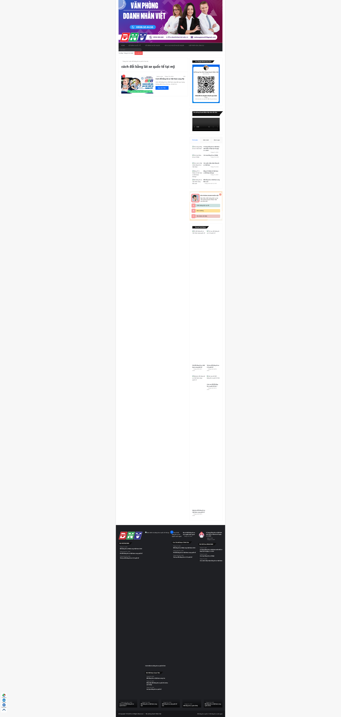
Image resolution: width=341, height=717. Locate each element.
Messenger (4, 707)
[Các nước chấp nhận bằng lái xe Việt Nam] (197, 165)
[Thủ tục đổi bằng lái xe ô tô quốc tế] (213, 297)
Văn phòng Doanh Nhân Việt (153, 714)
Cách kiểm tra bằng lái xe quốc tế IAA (155, 666)
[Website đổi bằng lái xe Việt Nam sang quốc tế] (198, 442)
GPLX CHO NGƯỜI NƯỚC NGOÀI (174, 45)
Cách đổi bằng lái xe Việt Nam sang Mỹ (169, 79)
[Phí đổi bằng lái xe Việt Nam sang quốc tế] (198, 297)
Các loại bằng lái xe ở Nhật (210, 155)
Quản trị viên (160, 76)
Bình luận (217, 140)
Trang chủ (125, 61)
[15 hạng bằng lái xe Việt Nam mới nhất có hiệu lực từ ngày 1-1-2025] (197, 149)
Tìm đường (4, 697)
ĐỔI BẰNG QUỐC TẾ (134, 45)
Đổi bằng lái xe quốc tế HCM (212, 705)
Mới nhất (206, 140)
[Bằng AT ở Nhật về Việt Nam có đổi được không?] (197, 174)
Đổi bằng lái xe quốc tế (203, 714)
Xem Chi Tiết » (162, 88)
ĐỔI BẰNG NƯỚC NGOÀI (152, 45)
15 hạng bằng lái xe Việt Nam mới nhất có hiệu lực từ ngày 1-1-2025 (211, 148)
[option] (128, 700)
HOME (123, 45)
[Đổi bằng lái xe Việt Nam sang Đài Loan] (197, 182)
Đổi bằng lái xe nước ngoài (215, 714)
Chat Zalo (4, 702)
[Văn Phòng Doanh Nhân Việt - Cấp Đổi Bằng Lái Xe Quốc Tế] (170, 21)
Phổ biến (195, 140)
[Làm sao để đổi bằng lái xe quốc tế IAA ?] (213, 379)
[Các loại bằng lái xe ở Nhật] (197, 157)
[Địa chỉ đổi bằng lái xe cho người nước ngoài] (177, 535)
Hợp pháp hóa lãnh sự (196, 45)
